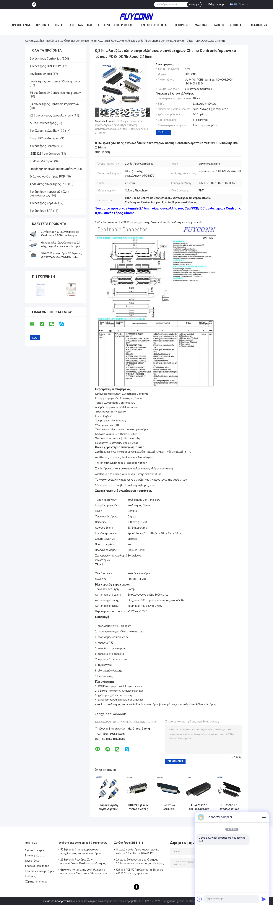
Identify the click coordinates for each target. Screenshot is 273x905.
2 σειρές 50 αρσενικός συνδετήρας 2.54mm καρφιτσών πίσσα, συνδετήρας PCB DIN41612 (140, 862)
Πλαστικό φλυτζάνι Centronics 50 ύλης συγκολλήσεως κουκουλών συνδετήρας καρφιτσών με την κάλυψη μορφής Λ (168, 807)
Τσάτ (161, 132)
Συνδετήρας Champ (43, 146)
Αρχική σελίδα (21, 25)
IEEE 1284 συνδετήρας (45, 153)
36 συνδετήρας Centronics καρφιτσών (55, 93)
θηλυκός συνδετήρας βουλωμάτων (154, 704)
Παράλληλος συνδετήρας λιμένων (53, 169)
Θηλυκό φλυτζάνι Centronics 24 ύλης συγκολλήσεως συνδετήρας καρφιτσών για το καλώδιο (61, 246)
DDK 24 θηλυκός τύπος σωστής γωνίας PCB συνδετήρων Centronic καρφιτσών (138, 807)
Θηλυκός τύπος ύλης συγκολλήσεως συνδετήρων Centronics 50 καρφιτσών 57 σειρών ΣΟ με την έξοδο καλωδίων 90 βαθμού (84, 872)
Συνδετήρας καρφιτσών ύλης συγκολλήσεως (49, 193)
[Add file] (199, 899)
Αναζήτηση (193, 4)
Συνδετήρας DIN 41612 (45, 66)
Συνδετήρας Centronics (74, 40)
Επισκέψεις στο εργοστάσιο (116, 25)
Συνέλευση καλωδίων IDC (47, 130)
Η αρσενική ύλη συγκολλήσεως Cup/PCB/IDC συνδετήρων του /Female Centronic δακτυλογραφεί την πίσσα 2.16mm (108, 807)
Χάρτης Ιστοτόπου (36, 881)
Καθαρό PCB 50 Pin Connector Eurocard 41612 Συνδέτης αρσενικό (140, 871)
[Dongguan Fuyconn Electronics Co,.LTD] (136, 16)
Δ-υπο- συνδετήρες (43, 123)
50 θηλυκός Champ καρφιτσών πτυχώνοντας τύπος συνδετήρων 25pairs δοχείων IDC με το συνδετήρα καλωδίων (82, 852)
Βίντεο (59, 25)
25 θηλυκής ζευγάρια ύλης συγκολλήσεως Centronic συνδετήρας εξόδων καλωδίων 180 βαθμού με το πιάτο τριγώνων (83, 862)
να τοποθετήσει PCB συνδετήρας (196, 704)
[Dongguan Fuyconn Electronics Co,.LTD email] (34, 324)
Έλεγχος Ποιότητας (154, 25)
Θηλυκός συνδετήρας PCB (47, 176)
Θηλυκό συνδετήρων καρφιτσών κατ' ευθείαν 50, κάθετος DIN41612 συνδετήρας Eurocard (138, 852)
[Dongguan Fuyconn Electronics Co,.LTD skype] (64, 324)
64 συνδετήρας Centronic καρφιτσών (54, 104)
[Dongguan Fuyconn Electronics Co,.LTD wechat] (54, 324)
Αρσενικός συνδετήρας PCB (48, 184)
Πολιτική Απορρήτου (56, 901)
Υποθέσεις (237, 25)
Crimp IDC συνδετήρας (45, 138)
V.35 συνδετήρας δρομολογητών (51, 115)
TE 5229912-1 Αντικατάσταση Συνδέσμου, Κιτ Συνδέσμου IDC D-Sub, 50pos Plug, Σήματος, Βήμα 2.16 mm (199, 807)
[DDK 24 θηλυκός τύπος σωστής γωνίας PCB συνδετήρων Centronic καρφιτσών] (138, 789)
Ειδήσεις (218, 25)
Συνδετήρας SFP (41, 210)
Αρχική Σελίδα (34, 40)
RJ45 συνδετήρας (41, 161)
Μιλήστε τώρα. (217, 4)
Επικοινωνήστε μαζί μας (190, 25)
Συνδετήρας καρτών (43, 203)
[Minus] (263, 817)
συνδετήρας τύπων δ (119, 704)
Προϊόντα (42, 25)
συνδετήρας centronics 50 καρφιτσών (55, 81)
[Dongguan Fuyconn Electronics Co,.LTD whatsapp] (44, 324)
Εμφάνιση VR (258, 25)
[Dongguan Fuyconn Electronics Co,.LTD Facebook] (34, 4)
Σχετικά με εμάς (81, 25)
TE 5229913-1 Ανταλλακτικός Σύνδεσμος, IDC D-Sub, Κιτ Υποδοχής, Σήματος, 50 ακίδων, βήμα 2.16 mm (229, 807)
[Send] (264, 899)
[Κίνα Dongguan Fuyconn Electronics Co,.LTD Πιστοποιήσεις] (40, 289)
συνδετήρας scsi (41, 74)
